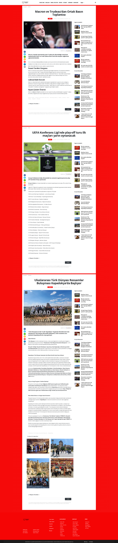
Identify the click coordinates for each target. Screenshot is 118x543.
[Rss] (34, 525)
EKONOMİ (75, 2)
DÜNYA (60, 2)
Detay (86, 541)
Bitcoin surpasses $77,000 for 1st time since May (86, 61)
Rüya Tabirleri (87, 526)
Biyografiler (87, 525)
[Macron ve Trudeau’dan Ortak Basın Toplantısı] (48, 34)
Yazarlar (51, 524)
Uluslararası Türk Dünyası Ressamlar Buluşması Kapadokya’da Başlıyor (87, 98)
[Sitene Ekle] (38, 525)
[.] (38, 446)
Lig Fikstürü (75, 528)
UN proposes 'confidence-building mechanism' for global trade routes (86, 50)
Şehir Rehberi (75, 534)
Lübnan (32, 66)
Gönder (68, 109)
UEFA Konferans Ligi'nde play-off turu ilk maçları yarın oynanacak (87, 92)
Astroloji (86, 528)
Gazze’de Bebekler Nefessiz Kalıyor (85, 82)
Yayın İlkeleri (25, 531)
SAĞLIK (61, 534)
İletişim (50, 530)
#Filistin (60, 97)
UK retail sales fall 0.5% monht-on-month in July (86, 66)
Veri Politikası (25, 532)
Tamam (91, 541)
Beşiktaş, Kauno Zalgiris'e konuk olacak (86, 32)
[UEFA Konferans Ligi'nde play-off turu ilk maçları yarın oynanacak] (48, 157)
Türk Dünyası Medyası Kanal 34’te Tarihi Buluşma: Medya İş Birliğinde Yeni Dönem (86, 76)
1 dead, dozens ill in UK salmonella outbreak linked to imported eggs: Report (87, 116)
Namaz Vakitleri (76, 525)
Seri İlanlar (75, 532)
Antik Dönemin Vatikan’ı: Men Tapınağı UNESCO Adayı (87, 27)
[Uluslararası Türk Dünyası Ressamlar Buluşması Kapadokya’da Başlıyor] (48, 307)
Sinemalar (74, 531)
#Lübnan (64, 97)
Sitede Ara (87, 522)
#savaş (29, 98)
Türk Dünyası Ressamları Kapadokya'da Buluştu (87, 86)
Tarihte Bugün (75, 529)
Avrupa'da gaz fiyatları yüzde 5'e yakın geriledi (86, 37)
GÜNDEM (70, 2)
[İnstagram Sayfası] (27, 525)
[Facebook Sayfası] (23, 525)
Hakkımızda (25, 529)
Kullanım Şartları (36, 529)
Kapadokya (49, 347)
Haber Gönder (35, 532)
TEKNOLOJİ (62, 535)
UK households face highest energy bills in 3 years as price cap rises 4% (86, 43)
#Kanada (38, 98)
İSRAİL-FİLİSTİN (54, 2)
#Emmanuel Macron (54, 97)
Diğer (82, 2)
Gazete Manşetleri (76, 535)
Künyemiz (51, 528)
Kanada (46, 62)
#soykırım (34, 98)
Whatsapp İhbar (36, 531)
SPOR (29, 127)
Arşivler (50, 526)
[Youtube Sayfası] (30, 525)
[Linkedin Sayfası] (32, 525)
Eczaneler (74, 526)
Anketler (86, 523)
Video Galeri (51, 521)
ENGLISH (47, 2)
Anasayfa (25, 6)
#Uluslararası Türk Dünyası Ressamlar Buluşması (37, 433)
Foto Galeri (51, 519)
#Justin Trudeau (31, 97)
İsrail (38, 92)
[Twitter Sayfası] (25, 525)
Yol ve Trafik (75, 523)
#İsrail (68, 97)
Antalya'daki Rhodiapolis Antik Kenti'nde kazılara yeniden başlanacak (87, 104)
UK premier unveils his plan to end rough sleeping (86, 110)
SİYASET (65, 2)
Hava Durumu (75, 522)
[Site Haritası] (36, 525)
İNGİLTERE (41, 2)
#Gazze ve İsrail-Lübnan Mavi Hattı (42, 97)
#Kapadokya (50, 433)
